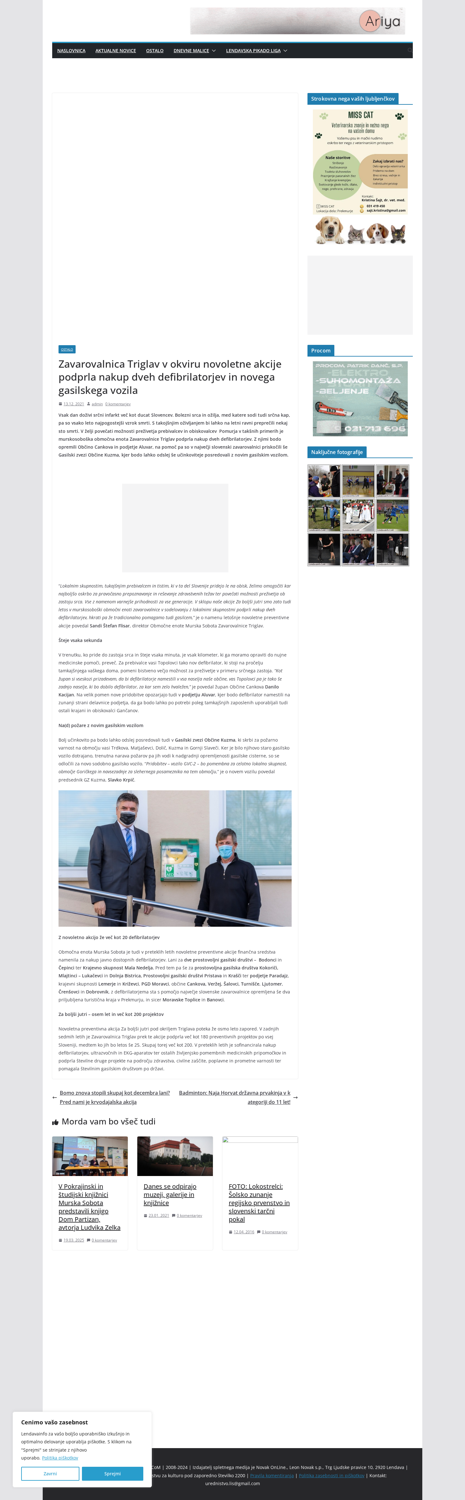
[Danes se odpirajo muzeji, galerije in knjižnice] (175, 1140)
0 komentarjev (118, 404)
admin (97, 404)
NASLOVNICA (71, 50)
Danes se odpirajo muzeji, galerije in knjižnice (170, 1194)
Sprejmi (112, 1474)
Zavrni (50, 1474)
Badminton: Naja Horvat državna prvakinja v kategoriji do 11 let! (234, 1097)
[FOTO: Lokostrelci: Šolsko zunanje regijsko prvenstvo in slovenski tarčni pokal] (260, 1140)
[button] (212, 50)
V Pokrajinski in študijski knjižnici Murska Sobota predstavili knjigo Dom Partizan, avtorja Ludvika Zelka (90, 1207)
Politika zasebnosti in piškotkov (331, 1475)
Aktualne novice (116, 50)
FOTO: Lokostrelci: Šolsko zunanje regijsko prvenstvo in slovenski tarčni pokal (259, 1202)
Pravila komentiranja (272, 1475)
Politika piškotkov (60, 1458)
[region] (82, 1449)
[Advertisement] (175, 528)
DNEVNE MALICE (191, 50)
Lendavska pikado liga (253, 50)
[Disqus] (175, 1338)
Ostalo (155, 50)
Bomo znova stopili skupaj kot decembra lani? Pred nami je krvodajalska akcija (115, 1097)
